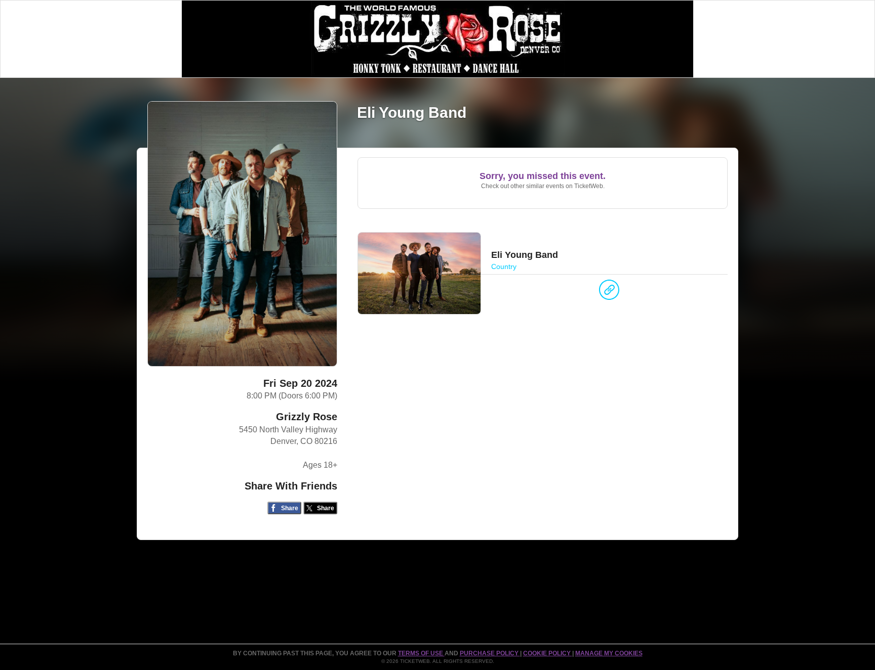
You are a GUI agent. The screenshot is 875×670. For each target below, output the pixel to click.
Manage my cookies (609, 653)
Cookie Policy (547, 653)
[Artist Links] (609, 292)
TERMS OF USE (421, 653)
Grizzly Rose (306, 416)
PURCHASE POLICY (490, 653)
